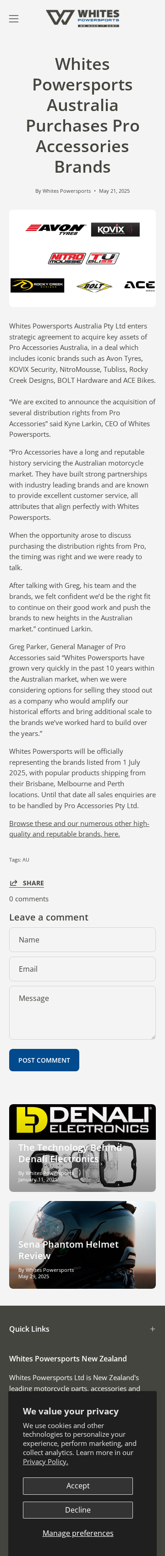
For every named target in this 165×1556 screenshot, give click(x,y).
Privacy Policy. (45, 1461)
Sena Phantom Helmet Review (68, 1250)
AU (25, 859)
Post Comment (44, 1060)
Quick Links (29, 1329)
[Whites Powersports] (82, 18)
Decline (78, 1510)
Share (33, 883)
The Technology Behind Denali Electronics (70, 1153)
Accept (78, 1486)
